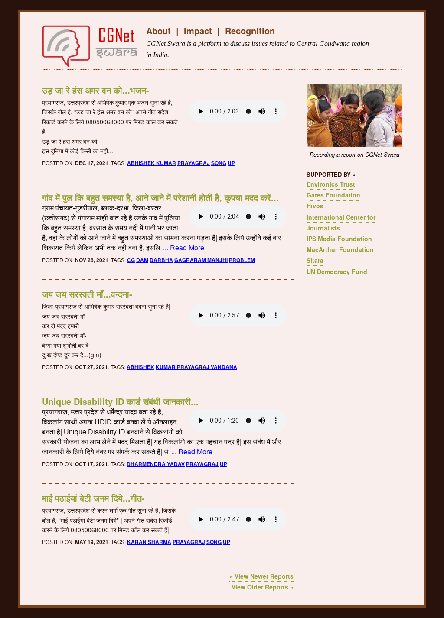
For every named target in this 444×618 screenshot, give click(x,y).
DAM (142, 260)
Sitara (315, 260)
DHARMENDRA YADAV (156, 464)
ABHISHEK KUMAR (151, 163)
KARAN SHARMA (149, 542)
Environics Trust (331, 184)
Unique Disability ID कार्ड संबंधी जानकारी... (120, 401)
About (158, 30)
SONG (218, 163)
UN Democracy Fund (337, 271)
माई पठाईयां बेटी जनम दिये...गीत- (93, 498)
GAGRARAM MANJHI (201, 260)
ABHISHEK (140, 367)
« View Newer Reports (261, 576)
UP (231, 163)
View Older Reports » (263, 586)
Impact (198, 30)
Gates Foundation (333, 195)
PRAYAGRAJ (193, 163)
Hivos (315, 205)
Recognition (250, 30)
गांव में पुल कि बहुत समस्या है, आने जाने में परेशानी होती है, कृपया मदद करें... (160, 197)
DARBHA (161, 260)
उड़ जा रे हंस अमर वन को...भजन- (95, 90)
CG (131, 260)
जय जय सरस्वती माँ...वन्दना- (87, 294)
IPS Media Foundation (339, 238)
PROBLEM (242, 260)
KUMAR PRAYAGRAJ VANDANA (196, 367)
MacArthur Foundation (340, 249)
